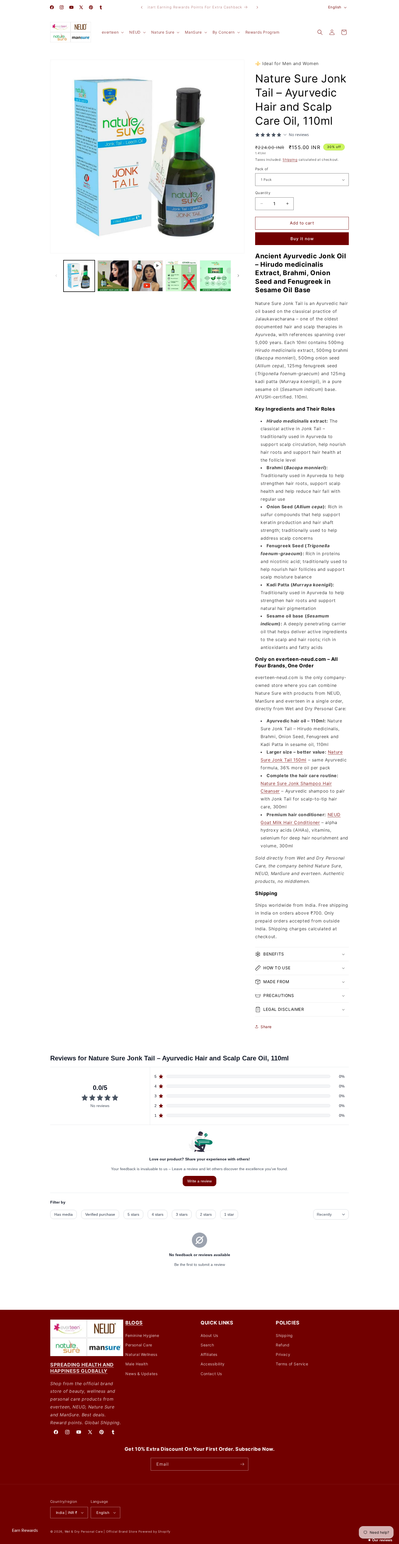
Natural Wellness (141, 1354)
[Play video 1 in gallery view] (147, 275)
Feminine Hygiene (142, 1335)
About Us (209, 1335)
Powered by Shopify (154, 1531)
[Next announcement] (257, 7)
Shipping (290, 159)
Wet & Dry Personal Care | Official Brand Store (101, 1531)
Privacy (283, 1354)
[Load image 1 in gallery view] (79, 275)
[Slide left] (56, 276)
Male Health (136, 1364)
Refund (283, 1345)
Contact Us (211, 1373)
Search (207, 1345)
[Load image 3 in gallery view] (181, 275)
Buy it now (302, 238)
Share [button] (266, 1026)
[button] (112, 32)
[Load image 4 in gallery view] (215, 275)
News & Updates (141, 1373)
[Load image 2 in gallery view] (113, 275)
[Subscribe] (242, 1464)
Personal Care (138, 1345)
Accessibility (213, 1364)
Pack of (261, 169)
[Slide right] (238, 276)
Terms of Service (292, 1364)
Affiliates (209, 1354)
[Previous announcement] (142, 7)
